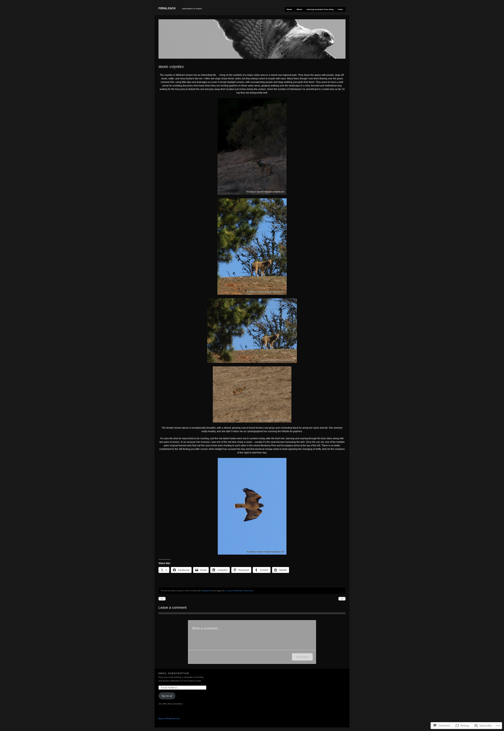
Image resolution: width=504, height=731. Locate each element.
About (299, 9)
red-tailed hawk (237, 591)
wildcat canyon (248, 591)
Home (289, 9)
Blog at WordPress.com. (169, 718)
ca (225, 591)
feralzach (166, 8)
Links (340, 9)
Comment (302, 657)
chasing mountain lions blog (320, 9)
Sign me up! (166, 696)
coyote (229, 591)
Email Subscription (173, 673)
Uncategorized (206, 591)
